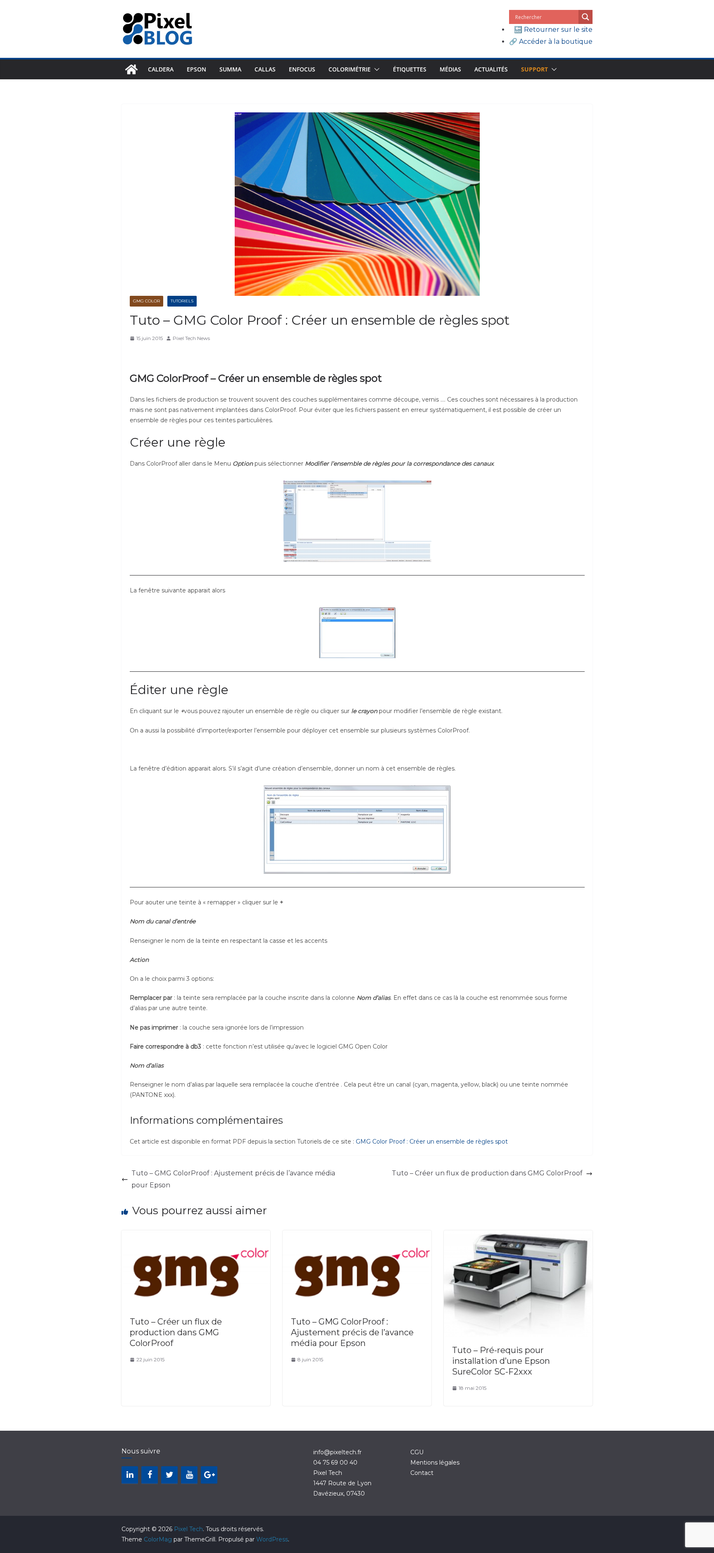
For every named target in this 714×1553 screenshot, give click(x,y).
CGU (417, 1452)
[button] (375, 69)
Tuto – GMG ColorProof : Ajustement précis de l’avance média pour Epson (233, 1179)
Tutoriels (182, 301)
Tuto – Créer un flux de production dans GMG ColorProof (487, 1173)
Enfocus (302, 69)
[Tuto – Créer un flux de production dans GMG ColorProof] (195, 1236)
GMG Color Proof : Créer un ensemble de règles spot (432, 1141)
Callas (265, 69)
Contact (421, 1473)
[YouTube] (189, 1475)
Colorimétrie (349, 69)
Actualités (491, 69)
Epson (196, 69)
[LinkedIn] (129, 1475)
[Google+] (209, 1475)
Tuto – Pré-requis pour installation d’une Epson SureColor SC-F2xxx (501, 1361)
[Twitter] (169, 1475)
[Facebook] (149, 1475)
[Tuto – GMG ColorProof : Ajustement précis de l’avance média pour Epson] (357, 1236)
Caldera (161, 69)
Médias (450, 69)
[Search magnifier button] (585, 17)
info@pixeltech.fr (337, 1452)
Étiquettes (409, 69)
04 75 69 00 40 (335, 1462)
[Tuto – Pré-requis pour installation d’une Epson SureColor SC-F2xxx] (518, 1236)
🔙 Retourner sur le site (553, 29)
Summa (230, 69)
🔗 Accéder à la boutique (551, 41)
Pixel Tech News (191, 338)
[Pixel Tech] (131, 69)
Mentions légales (434, 1462)
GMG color (146, 301)
